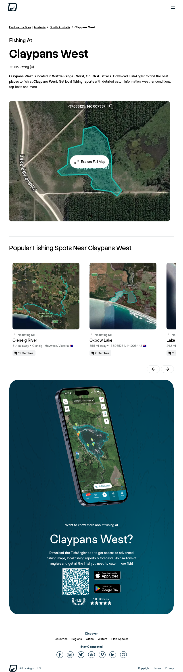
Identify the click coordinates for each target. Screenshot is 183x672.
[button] (89, 161)
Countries (61, 639)
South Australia (60, 27)
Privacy (169, 668)
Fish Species (120, 639)
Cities (90, 639)
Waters (102, 639)
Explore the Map (20, 27)
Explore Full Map (93, 161)
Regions (76, 639)
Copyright (144, 668)
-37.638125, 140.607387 (86, 106)
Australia (40, 27)
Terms (157, 668)
